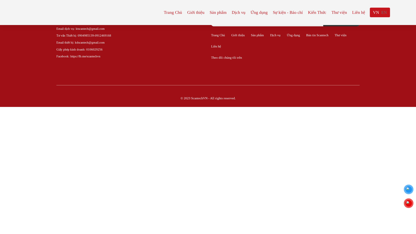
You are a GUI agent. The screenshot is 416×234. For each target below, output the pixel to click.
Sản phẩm (218, 12)
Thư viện (339, 12)
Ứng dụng (259, 12)
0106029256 (94, 49)
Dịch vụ (238, 12)
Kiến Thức (317, 12)
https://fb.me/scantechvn (85, 56)
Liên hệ (358, 12)
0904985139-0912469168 (94, 35)
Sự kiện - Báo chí (288, 12)
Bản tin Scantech (317, 35)
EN (384, 12)
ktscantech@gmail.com (90, 28)
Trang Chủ (173, 12)
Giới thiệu (195, 12)
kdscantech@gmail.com (90, 42)
